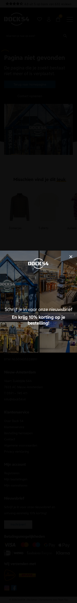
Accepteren (38, 307)
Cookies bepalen (38, 318)
